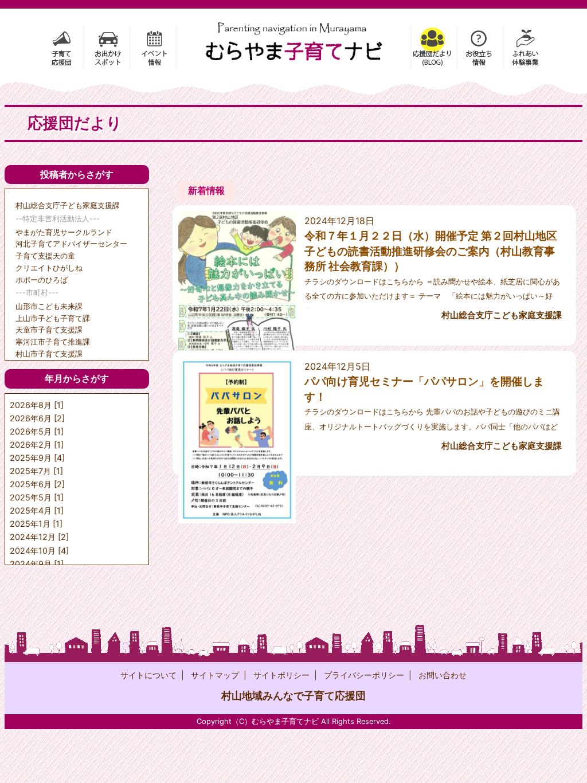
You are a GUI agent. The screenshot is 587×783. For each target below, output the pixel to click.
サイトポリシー (281, 675)
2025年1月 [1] (36, 523)
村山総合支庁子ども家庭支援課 (67, 205)
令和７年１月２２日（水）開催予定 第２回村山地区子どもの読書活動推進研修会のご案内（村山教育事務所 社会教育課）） (430, 251)
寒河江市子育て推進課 (52, 341)
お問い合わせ (442, 675)
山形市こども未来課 (49, 306)
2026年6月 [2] (37, 418)
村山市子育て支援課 (49, 353)
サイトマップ (215, 675)
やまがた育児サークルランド (63, 232)
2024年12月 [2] (39, 537)
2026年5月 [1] (37, 431)
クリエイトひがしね (49, 267)
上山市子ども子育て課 (52, 318)
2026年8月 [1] (37, 405)
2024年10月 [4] (39, 550)
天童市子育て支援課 (49, 329)
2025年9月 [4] (37, 458)
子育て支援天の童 (45, 255)
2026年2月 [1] (37, 444)
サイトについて (148, 675)
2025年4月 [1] (37, 510)
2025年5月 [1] (37, 497)
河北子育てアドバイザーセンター (71, 243)
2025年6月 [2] (37, 484)
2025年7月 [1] (36, 471)
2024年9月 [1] (37, 564)
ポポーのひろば (41, 279)
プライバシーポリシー (364, 675)
